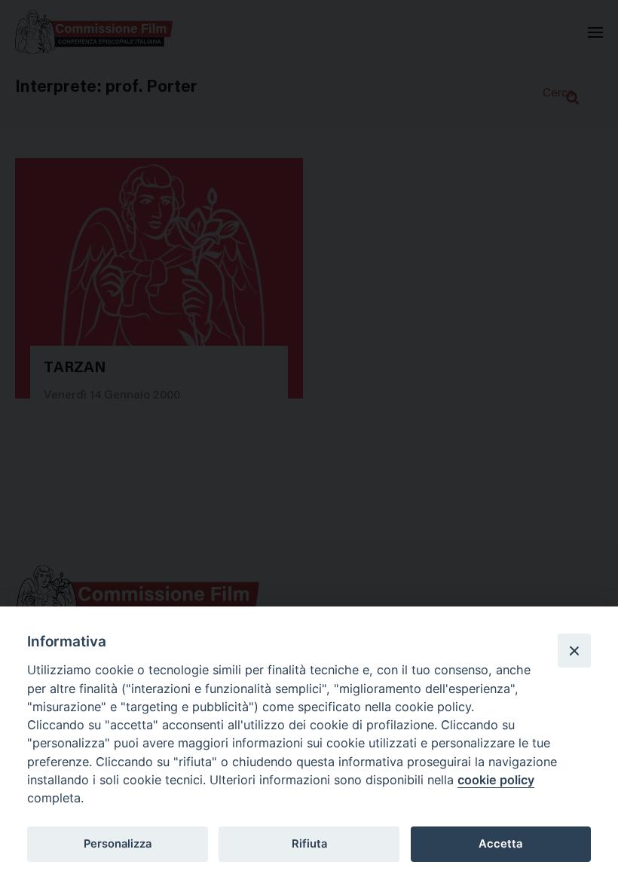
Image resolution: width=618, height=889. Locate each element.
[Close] (574, 650)
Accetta (500, 844)
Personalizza (117, 844)
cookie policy (495, 779)
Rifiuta (309, 844)
